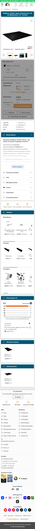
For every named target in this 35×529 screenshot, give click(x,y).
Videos (8, 187)
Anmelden (18, 397)
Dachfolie (24, 432)
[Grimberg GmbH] (21, 489)
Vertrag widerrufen (13, 519)
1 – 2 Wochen (19, 122)
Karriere (5, 451)
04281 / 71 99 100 (8, 466)
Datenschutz (18, 515)
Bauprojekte (7, 426)
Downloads (10, 192)
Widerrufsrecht (27, 515)
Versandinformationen (7, 441)
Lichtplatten (24, 416)
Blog (4, 416)
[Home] (2, 9)
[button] (2, 5)
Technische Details (12, 173)
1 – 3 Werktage (20, 125)
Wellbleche (15, 9)
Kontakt (5, 444)
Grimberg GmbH (8, 459)
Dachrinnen (24, 436)
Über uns (6, 448)
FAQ (7, 177)
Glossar (5, 423)
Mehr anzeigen (17, 167)
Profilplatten (24, 419)
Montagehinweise (12, 182)
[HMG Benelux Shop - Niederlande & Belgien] (17, 489)
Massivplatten (25, 423)
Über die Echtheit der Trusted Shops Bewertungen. (17, 318)
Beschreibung (10, 135)
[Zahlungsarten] (17, 499)
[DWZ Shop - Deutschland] (13, 489)
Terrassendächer (26, 429)
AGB (5, 515)
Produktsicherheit (12, 197)
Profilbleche (7, 9)
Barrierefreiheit (24, 519)
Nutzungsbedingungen (26, 317)
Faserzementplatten (27, 426)
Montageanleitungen (9, 429)
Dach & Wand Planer (9, 436)
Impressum (11, 515)
